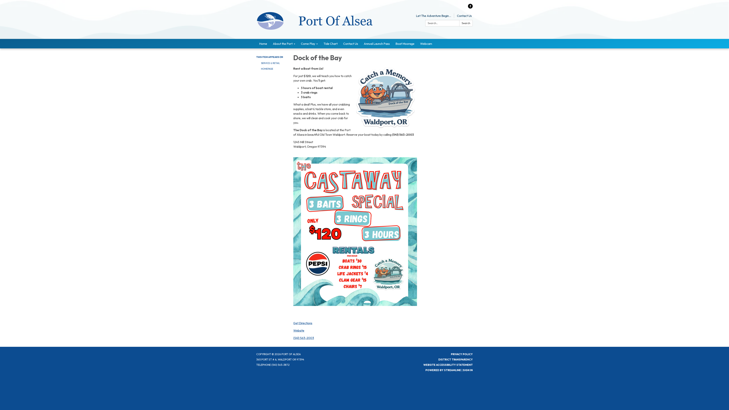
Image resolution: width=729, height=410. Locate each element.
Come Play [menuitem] (308, 44)
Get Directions (302, 323)
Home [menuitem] (263, 44)
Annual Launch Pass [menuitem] (377, 44)
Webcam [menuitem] (426, 44)
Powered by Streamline (443, 370)
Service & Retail (270, 63)
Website (298, 330)
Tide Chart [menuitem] (330, 44)
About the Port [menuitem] (283, 44)
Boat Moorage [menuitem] (404, 44)
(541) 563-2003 (303, 338)
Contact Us (464, 16)
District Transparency (455, 359)
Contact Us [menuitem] (350, 44)
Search (466, 23)
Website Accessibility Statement (448, 365)
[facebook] (470, 7)
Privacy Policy (462, 354)
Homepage (267, 68)
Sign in (468, 370)
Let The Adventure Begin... (433, 16)
